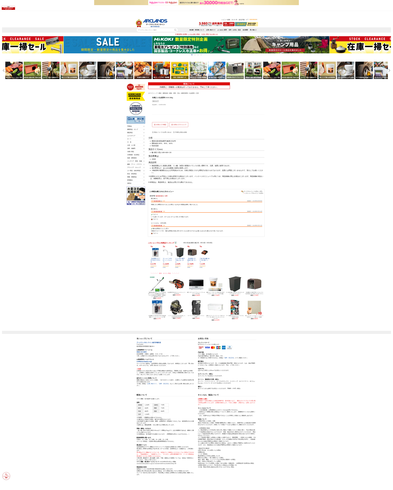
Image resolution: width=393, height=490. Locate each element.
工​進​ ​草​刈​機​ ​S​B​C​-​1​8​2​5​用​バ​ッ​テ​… (204, 260)
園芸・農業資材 (163, 93)
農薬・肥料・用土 (174, 93)
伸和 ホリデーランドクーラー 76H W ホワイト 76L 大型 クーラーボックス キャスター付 (215, 317)
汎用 (197, 93)
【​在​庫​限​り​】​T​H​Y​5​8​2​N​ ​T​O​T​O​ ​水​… (155, 260)
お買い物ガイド (152, 383)
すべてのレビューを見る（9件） (253, 191)
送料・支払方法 (164, 383)
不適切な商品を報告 (181, 132)
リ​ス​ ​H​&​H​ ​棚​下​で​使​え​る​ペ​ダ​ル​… (180, 260)
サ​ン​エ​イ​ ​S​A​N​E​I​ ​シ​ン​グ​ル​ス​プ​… (167, 260)
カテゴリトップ (152, 93)
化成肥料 (192, 93)
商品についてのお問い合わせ (162, 132)
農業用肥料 (184, 93)
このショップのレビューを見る (254, 193)
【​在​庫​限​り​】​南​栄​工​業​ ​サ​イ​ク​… (191, 260)
